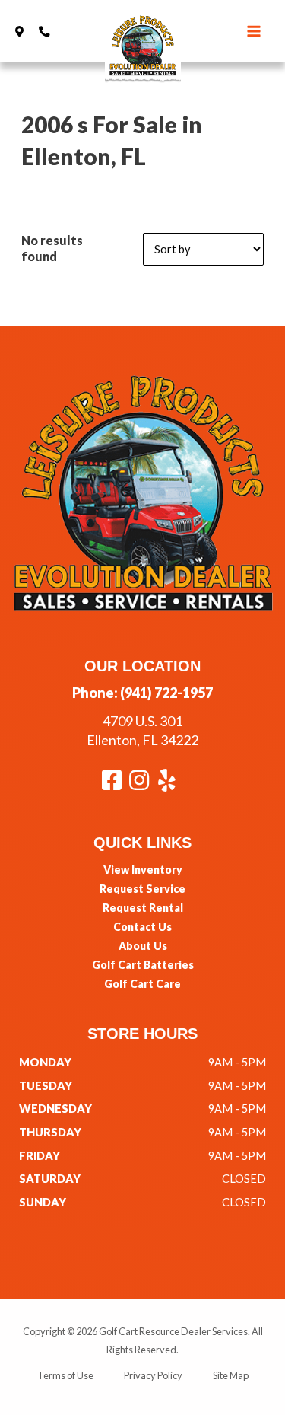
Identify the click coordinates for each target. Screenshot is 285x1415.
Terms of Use (65, 1375)
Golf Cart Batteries (143, 964)
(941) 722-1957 (166, 692)
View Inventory (142, 869)
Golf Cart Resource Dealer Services (173, 1331)
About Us (143, 945)
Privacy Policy (153, 1375)
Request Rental (143, 907)
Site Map (231, 1375)
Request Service (142, 888)
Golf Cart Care (142, 983)
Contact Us (142, 926)
